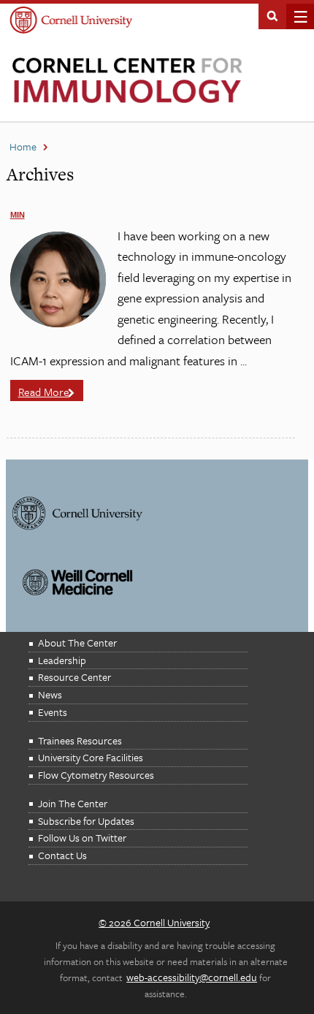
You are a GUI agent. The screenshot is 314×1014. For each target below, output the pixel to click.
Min (17, 214)
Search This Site (272, 14)
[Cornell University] (71, 21)
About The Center (77, 642)
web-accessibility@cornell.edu (191, 977)
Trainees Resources (80, 740)
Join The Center (72, 803)
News (50, 694)
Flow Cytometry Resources (96, 774)
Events (52, 712)
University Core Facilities (90, 757)
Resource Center (74, 677)
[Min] (58, 323)
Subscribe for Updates (86, 820)
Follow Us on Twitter (82, 837)
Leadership (62, 660)
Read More (43, 392)
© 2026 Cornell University (154, 922)
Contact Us (62, 855)
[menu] (296, 16)
